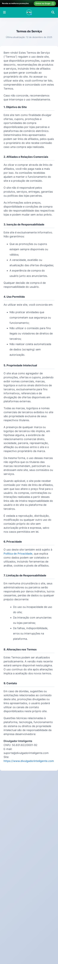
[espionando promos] (29, 12)
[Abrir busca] (53, 12)
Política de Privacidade (18, 553)
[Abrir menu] (4, 12)
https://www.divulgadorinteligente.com (29, 761)
